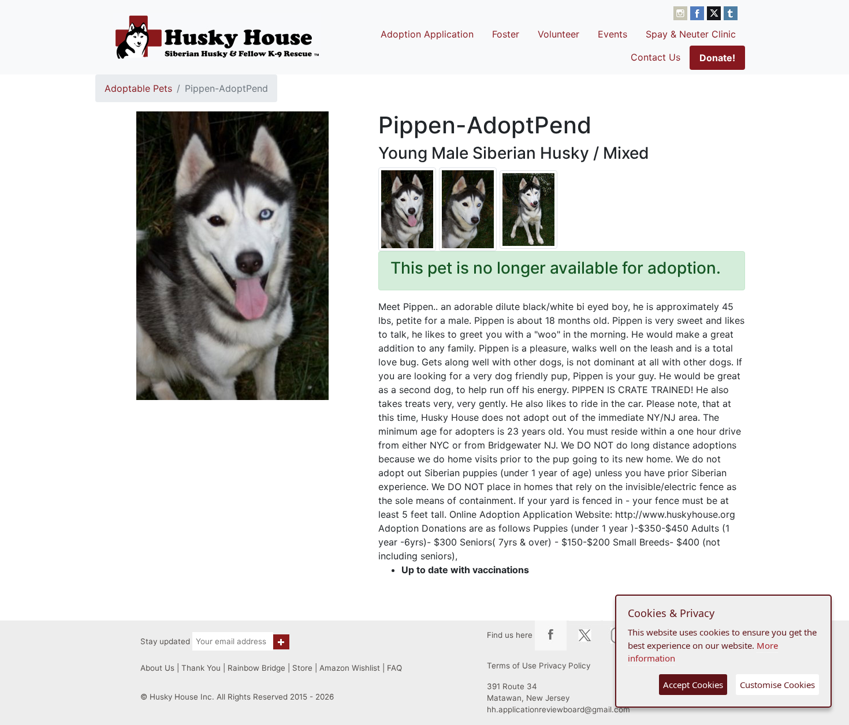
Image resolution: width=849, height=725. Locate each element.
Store (302, 667)
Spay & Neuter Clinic (691, 34)
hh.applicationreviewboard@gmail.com (558, 709)
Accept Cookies (693, 684)
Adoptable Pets (138, 88)
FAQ (394, 667)
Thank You (201, 667)
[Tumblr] (731, 12)
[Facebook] (698, 12)
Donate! (717, 57)
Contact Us (655, 57)
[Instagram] (681, 12)
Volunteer (558, 34)
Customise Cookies (777, 684)
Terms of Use (512, 665)
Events (612, 34)
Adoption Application (427, 34)
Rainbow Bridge (256, 667)
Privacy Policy (564, 665)
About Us (157, 667)
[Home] (217, 37)
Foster (505, 34)
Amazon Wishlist (349, 667)
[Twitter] (715, 12)
